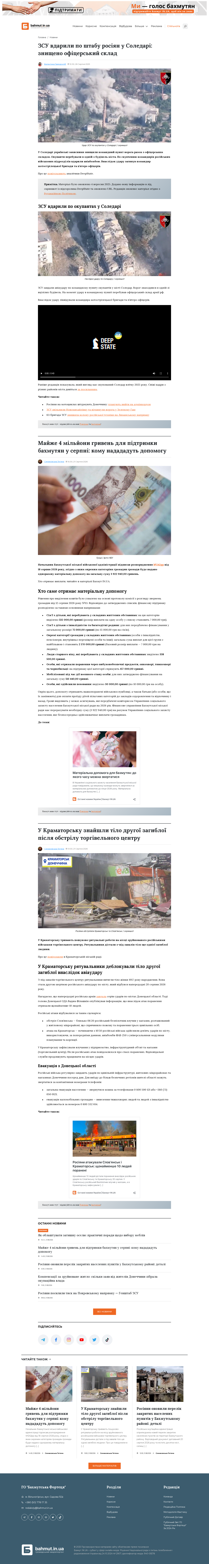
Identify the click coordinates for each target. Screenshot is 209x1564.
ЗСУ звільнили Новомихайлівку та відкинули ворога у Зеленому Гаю (90, 409)
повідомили (55, 956)
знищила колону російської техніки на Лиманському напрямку (108, 415)
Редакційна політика (174, 1507)
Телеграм (84, 424)
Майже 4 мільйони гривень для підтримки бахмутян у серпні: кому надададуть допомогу (97, 1250)
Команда (168, 1496)
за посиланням (87, 389)
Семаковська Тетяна (54, 461)
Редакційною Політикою (60, 193)
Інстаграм (96, 424)
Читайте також (34, 1359)
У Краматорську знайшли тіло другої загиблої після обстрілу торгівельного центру (104, 1416)
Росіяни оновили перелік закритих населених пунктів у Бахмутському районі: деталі (102, 1264)
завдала (101, 996)
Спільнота (173, 26)
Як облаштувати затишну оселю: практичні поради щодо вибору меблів (91, 1235)
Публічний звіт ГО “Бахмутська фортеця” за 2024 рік (175, 1525)
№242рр (158, 564)
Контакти (168, 1501)
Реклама (156, 26)
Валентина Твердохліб (55, 64)
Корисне (91, 26)
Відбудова (125, 26)
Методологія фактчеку (175, 1512)
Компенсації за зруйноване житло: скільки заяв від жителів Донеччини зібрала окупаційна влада (98, 1279)
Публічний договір (173, 1517)
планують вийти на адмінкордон (129, 404)
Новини (78, 26)
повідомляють (56, 173)
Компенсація (108, 26)
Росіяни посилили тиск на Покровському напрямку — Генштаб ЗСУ (88, 1293)
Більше (139, 26)
